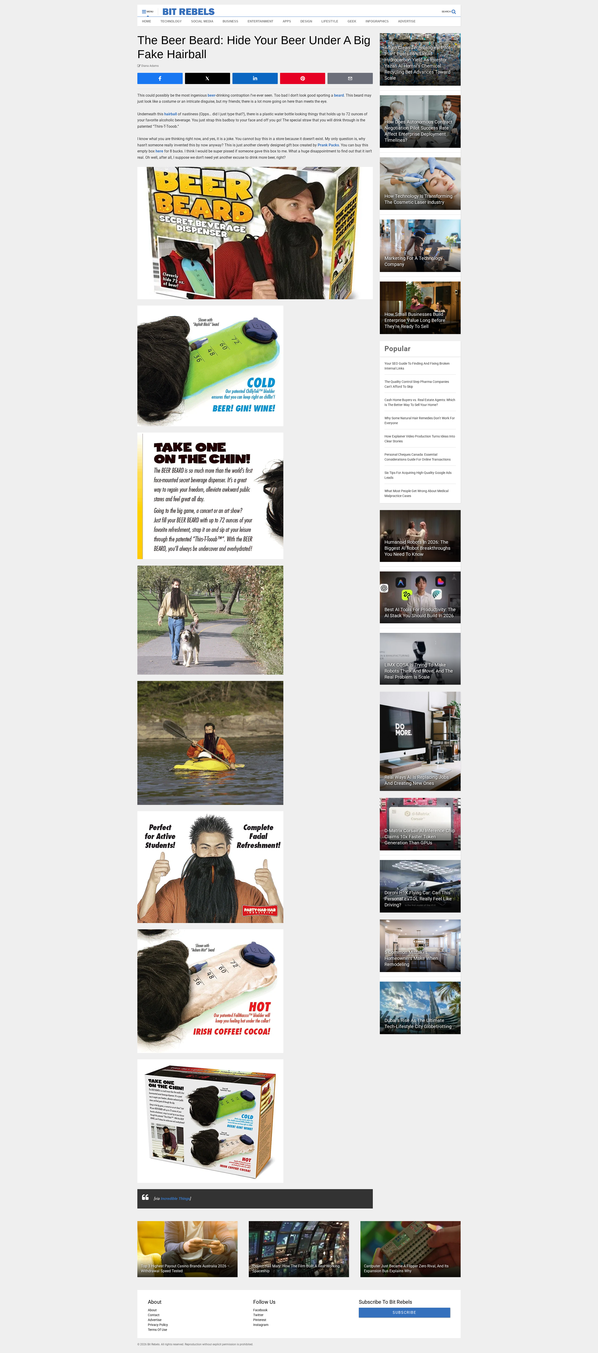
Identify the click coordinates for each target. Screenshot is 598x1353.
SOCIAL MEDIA (202, 21)
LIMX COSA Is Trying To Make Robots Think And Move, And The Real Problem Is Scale (418, 671)
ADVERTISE (407, 21)
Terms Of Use (157, 1330)
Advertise (154, 1320)
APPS (287, 21)
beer (211, 95)
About (152, 1310)
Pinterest (259, 1320)
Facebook (260, 1310)
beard (339, 95)
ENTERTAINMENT (260, 21)
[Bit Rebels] (186, 13)
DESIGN (306, 21)
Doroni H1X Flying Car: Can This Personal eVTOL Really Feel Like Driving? (418, 899)
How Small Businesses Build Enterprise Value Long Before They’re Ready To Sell (414, 320)
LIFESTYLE (329, 21)
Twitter (258, 1315)
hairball (170, 114)
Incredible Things (175, 1198)
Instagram (260, 1325)
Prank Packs (328, 145)
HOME (146, 21)
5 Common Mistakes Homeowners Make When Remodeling (411, 958)
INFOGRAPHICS (377, 21)
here (159, 151)
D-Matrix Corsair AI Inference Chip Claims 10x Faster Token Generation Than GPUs (419, 837)
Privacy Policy (158, 1325)
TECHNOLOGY (171, 21)
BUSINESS (230, 21)
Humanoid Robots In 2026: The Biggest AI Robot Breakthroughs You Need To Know (417, 548)
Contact (154, 1315)
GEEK (352, 21)
